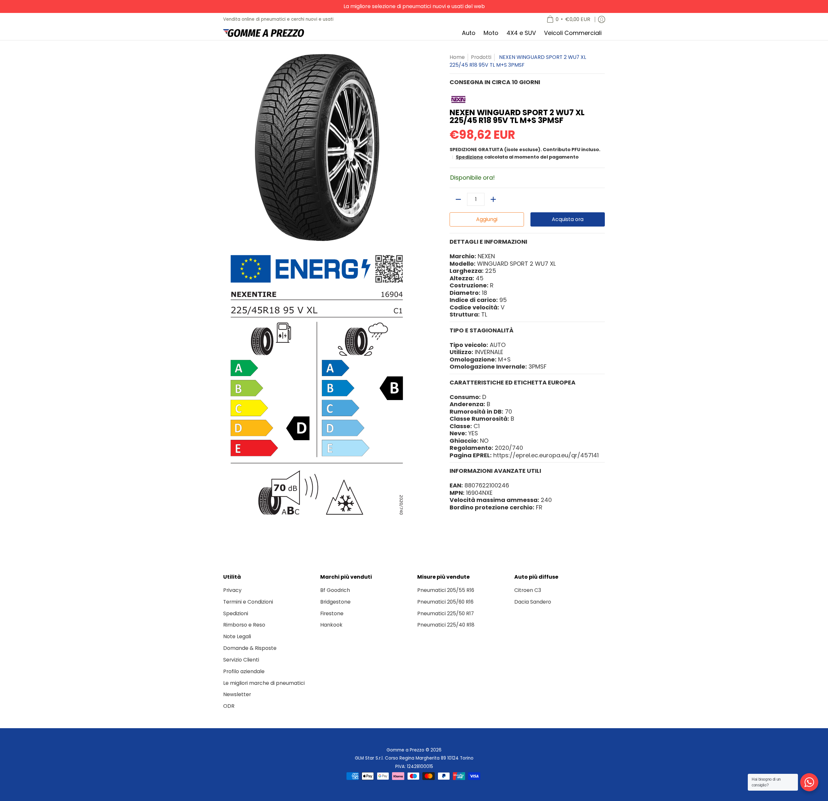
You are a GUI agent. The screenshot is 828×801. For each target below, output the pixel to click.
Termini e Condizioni (248, 602)
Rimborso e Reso (244, 625)
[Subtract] (458, 199)
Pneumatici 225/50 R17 (445, 613)
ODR (228, 706)
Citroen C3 (527, 590)
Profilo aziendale (244, 671)
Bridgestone (335, 602)
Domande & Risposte (250, 648)
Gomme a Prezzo (405, 750)
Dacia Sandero (532, 602)
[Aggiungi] (493, 199)
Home (457, 57)
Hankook (331, 625)
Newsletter (237, 694)
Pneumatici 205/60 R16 (445, 602)
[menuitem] (568, 19)
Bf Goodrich (335, 590)
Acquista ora (567, 219)
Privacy (232, 590)
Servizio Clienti (241, 659)
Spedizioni (235, 613)
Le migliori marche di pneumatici (264, 683)
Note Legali (237, 636)
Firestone (331, 613)
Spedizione (469, 157)
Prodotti (481, 57)
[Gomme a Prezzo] (263, 33)
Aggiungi (486, 219)
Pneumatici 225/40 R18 (445, 625)
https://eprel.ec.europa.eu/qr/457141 (546, 455)
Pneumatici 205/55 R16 (445, 590)
